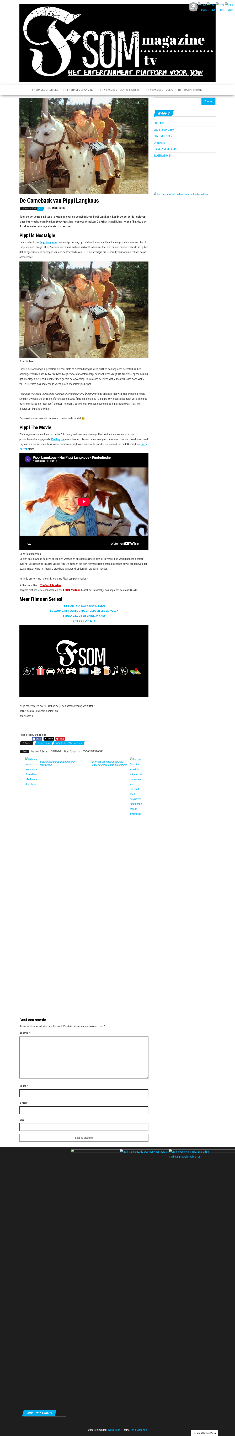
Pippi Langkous (48, 242)
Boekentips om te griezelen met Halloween (57, 763)
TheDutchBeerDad (50, 585)
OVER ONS (159, 142)
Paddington (58, 439)
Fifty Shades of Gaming (78, 89)
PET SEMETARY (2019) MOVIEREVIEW (84, 605)
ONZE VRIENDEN (163, 136)
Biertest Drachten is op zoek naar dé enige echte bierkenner (109, 763)
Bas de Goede (59, 208)
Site (21, 1119)
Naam (23, 1085)
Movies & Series (40, 751)
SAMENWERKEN (163, 155)
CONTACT (159, 123)
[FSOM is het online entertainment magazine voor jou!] (21, 90)
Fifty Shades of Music (159, 89)
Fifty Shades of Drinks (43, 89)
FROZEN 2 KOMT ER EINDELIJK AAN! (84, 615)
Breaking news (44, 743)
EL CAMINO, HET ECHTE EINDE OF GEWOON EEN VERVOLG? (84, 610)
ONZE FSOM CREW (164, 129)
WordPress (114, 1430)
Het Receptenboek (190, 89)
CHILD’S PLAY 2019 (84, 620)
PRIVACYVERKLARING (166, 149)
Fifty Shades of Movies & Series (119, 89)
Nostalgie (56, 750)
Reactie (24, 1033)
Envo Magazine (139, 1430)
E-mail (24, 1102)
